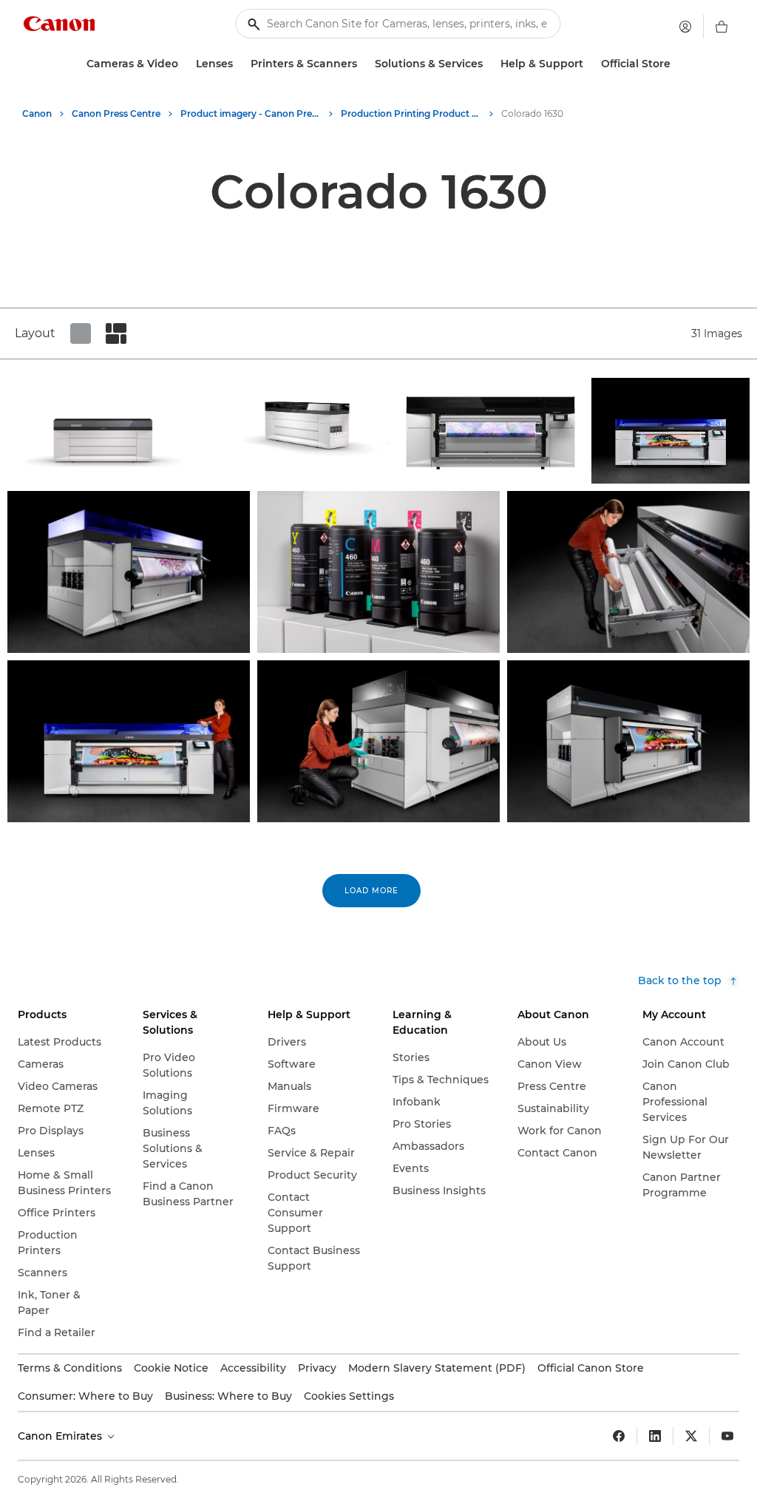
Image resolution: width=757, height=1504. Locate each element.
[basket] (721, 26)
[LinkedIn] (655, 1436)
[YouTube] (727, 1436)
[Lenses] (239, 64)
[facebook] (619, 1436)
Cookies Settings (349, 1396)
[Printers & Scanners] (363, 64)
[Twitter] (691, 1436)
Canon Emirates (61, 1436)
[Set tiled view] (80, 333)
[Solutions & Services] (489, 64)
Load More (371, 890)
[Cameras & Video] (184, 64)
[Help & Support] (589, 64)
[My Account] (685, 26)
